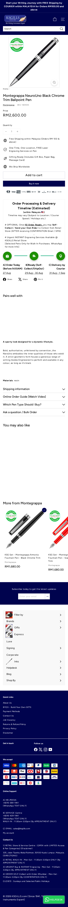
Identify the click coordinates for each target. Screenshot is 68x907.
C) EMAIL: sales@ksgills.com (16, 828)
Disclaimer (8, 733)
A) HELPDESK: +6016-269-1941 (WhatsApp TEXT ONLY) (15, 803)
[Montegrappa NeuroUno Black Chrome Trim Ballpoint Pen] (34, 312)
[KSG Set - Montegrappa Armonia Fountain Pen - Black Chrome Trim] (25, 540)
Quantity (7, 125)
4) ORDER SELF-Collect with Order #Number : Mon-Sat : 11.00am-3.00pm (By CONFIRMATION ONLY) (30, 875)
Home (5, 89)
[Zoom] (54, 82)
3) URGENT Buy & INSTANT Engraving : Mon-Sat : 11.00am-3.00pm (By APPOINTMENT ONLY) (32, 868)
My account (8, 833)
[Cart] (55, 19)
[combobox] (34, 28)
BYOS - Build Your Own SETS (17, 707)
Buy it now (34, 183)
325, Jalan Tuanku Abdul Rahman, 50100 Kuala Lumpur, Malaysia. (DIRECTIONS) (34, 854)
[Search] (61, 28)
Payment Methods (11, 711)
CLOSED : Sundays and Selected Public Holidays (26, 881)
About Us (7, 703)
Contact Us (8, 716)
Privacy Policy (9, 728)
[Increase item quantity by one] (17, 131)
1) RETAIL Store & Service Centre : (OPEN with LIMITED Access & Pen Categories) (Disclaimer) (34, 847)
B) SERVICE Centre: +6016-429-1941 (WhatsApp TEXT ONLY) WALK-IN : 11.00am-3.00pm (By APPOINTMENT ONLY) (29, 817)
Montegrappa (31, 503)
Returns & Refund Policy (14, 724)
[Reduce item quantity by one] (6, 131)
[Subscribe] (47, 596)
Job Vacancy (9, 720)
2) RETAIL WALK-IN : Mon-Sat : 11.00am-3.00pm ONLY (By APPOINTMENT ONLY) (32, 861)
